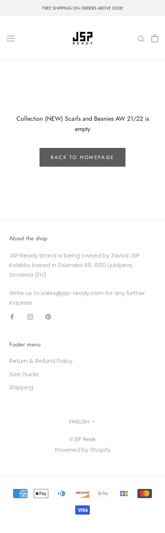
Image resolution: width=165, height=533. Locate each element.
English (79, 421)
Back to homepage (82, 157)
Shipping (21, 387)
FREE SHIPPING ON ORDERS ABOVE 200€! (82, 8)
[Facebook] (12, 316)
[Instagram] (30, 316)
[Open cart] (155, 38)
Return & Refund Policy (41, 361)
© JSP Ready (82, 439)
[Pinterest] (48, 316)
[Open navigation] (11, 38)
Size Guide (24, 374)
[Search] (141, 38)
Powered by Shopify (83, 450)
